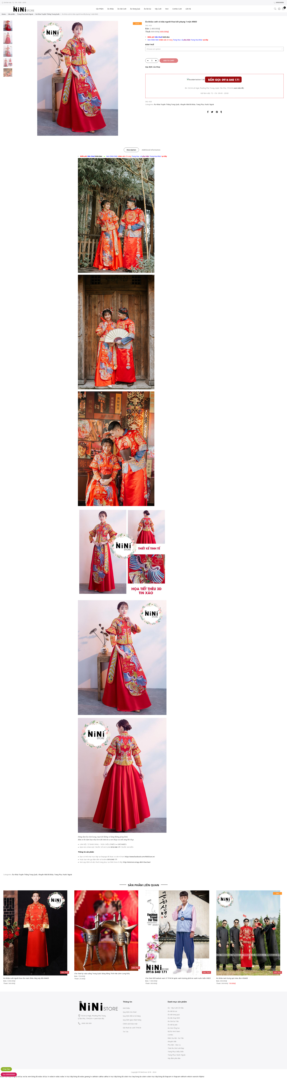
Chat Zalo (6, 1069)
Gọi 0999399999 (9, 1074)
